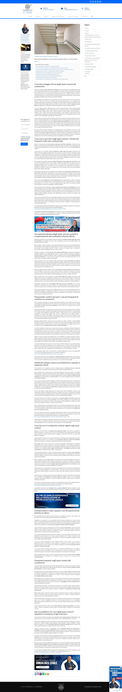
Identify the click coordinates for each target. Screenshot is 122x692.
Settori (46, 16)
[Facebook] (36, 674)
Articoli (38, 16)
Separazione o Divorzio (90, 55)
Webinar (87, 73)
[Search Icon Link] (92, 16)
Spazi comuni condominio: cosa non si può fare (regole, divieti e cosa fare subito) (55, 59)
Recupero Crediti (89, 64)
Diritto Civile (88, 39)
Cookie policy (94, 686)
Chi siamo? (85, 16)
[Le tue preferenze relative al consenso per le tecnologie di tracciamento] (120, 690)
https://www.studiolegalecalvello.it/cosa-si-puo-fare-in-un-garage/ (48, 353)
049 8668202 (87, 9)
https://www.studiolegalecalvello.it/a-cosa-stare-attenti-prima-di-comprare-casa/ (51, 416)
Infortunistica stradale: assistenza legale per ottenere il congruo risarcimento (92, 59)
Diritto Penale (88, 41)
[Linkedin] (43, 674)
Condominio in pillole (38, 56)
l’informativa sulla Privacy (25, 137)
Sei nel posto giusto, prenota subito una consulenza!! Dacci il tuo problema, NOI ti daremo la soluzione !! (25, 39)
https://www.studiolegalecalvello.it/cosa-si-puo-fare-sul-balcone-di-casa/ (50, 208)
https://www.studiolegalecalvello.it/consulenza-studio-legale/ (47, 485)
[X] (41, 674)
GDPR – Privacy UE (89, 53)
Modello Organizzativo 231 (91, 50)
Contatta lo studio (73, 16)
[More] (48, 674)
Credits (99, 686)
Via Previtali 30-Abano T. (48, 9)
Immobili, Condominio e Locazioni (50, 56)
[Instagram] (38, 674)
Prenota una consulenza (58, 16)
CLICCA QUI (115, 690)
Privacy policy (88, 686)
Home (30, 16)
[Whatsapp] (45, 674)
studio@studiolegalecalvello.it (70, 9)
